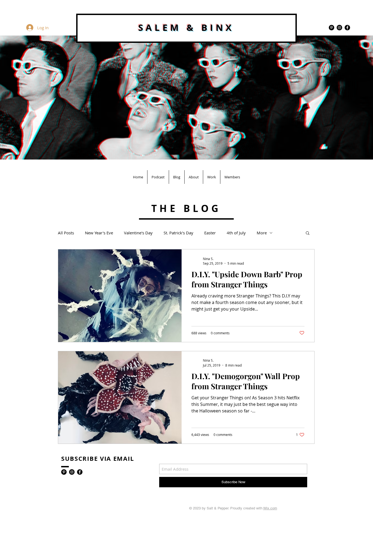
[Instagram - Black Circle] (339, 27)
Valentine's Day (138, 232)
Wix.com (270, 508)
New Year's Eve (99, 232)
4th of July (236, 232)
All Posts (66, 232)
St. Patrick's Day (178, 232)
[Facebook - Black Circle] (347, 27)
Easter (210, 232)
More (262, 232)
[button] (307, 233)
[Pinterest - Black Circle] (331, 27)
